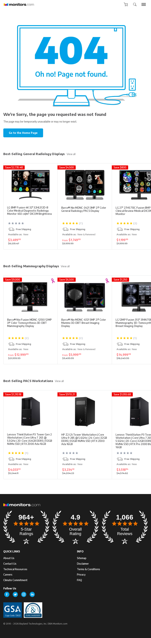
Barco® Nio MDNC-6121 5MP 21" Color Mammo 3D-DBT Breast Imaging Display (83, 323)
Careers (7, 574)
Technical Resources (15, 569)
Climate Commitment (15, 580)
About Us (8, 558)
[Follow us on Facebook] (6, 594)
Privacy (81, 574)
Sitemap (81, 558)
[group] (143, 4)
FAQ (79, 580)
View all (71, 154)
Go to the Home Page (23, 132)
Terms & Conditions (88, 569)
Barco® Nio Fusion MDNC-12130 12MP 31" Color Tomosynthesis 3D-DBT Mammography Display (29, 323)
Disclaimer (83, 563)
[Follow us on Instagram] (23, 594)
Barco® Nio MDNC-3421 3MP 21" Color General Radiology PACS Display (83, 209)
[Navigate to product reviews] (31, 225)
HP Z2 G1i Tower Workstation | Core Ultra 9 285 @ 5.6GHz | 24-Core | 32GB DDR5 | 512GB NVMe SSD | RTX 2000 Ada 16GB (84, 439)
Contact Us (9, 563)
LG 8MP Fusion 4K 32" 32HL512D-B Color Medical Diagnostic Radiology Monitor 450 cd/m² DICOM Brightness (29, 210)
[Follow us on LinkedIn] (32, 594)
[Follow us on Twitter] (15, 594)
